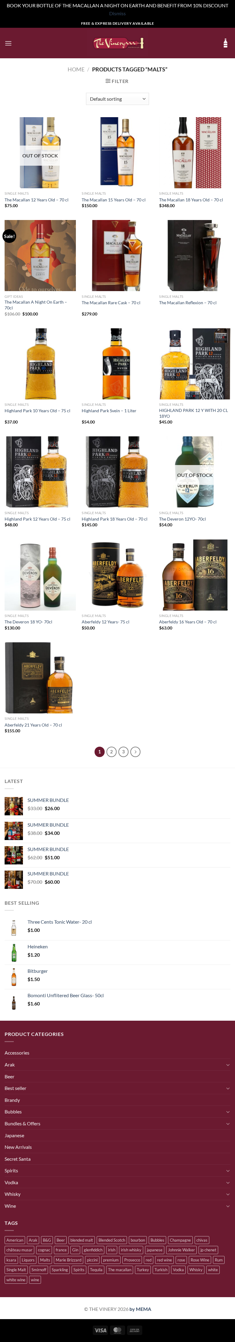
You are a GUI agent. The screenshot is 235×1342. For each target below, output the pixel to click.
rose (181, 1259)
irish (111, 1249)
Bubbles (13, 1111)
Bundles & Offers (22, 1123)
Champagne (180, 1240)
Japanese (14, 1135)
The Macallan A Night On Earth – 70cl (36, 304)
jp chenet (208, 1249)
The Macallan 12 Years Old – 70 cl (37, 199)
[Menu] (8, 43)
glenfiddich (93, 1249)
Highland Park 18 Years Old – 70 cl (114, 518)
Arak (10, 1064)
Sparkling (60, 1269)
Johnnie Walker (181, 1249)
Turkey (143, 1269)
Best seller (15, 1088)
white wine (15, 1279)
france (61, 1249)
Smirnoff (39, 1269)
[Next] (135, 752)
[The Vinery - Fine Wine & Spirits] (117, 43)
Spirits (11, 1170)
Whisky (13, 1194)
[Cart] (225, 43)
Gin (75, 1249)
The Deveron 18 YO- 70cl (28, 621)
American (14, 1240)
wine (35, 1279)
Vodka (11, 1182)
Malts (45, 1259)
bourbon (138, 1240)
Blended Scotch (112, 1240)
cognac (44, 1249)
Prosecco (132, 1259)
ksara (11, 1259)
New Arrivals (18, 1147)
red (148, 1259)
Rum (219, 1259)
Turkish (161, 1269)
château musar (19, 1249)
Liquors (28, 1259)
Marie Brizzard (68, 1259)
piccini (92, 1259)
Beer (9, 1076)
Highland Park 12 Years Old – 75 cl (37, 518)
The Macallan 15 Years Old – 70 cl (114, 199)
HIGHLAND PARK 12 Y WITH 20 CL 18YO (193, 413)
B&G (47, 1240)
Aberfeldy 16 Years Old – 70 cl (188, 621)
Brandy (12, 1100)
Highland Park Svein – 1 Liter (109, 410)
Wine (10, 1206)
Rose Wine (200, 1259)
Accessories (17, 1052)
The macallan (119, 1269)
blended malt (81, 1240)
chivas (201, 1240)
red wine (164, 1259)
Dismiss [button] (117, 13)
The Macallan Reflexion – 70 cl (188, 302)
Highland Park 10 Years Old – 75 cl (37, 410)
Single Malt (16, 1269)
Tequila (96, 1269)
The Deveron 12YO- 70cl (182, 518)
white (213, 1269)
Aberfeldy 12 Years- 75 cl (105, 621)
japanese (154, 1249)
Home (76, 69)
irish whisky (131, 1249)
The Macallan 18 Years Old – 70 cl (191, 199)
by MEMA (140, 1309)
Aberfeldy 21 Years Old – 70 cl (33, 724)
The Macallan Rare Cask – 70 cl (111, 302)
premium (111, 1259)
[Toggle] (228, 1064)
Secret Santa (18, 1159)
